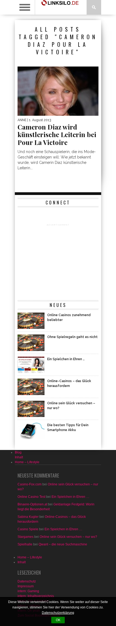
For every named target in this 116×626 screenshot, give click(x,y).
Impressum (26, 586)
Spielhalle (25, 544)
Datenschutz (27, 581)
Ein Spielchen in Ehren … (70, 497)
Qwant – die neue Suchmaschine (63, 544)
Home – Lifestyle (27, 462)
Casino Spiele (28, 529)
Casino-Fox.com (30, 484)
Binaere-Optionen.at (32, 504)
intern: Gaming (28, 591)
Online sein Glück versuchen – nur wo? (68, 537)
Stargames (25, 537)
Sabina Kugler (28, 517)
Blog (18, 452)
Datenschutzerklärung (58, 613)
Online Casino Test (31, 497)
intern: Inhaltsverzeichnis (36, 596)
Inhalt (19, 457)
